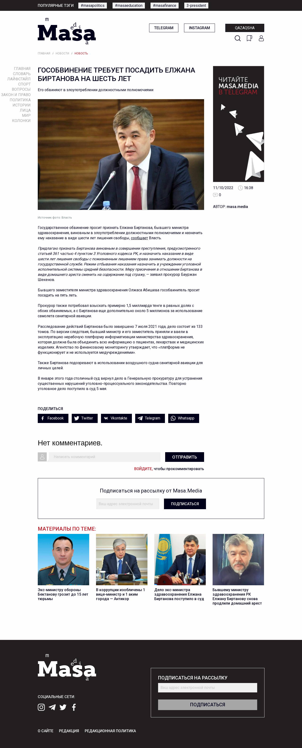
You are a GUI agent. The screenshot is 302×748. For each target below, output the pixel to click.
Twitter (86, 418)
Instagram (199, 28)
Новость (81, 53)
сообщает (139, 238)
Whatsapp (185, 418)
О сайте (45, 731)
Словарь (22, 74)
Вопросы (21, 89)
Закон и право (16, 95)
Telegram (163, 28)
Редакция (69, 731)
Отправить (184, 457)
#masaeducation (129, 5)
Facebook (55, 418)
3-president (196, 5)
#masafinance (164, 5)
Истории (22, 105)
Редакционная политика (110, 731)
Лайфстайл (19, 79)
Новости (62, 53)
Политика (20, 100)
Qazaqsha (245, 28)
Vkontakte (118, 418)
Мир (26, 115)
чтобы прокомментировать (169, 469)
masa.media (237, 206)
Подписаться (185, 504)
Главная (44, 53)
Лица (25, 110)
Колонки (21, 120)
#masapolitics (93, 5)
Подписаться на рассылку (192, 678)
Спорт (24, 84)
